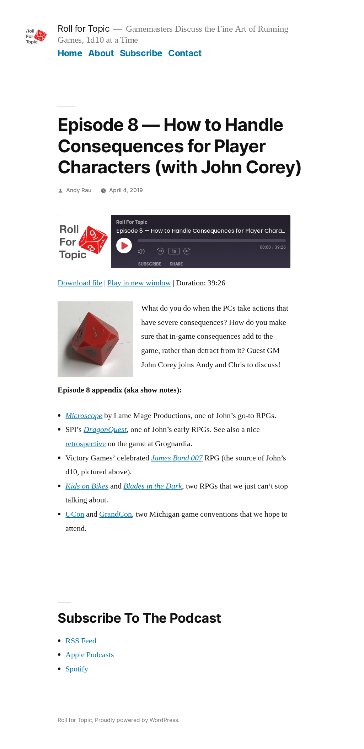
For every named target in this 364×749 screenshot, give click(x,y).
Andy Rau (78, 190)
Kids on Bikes (86, 486)
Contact (185, 53)
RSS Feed (80, 641)
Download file (80, 283)
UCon (74, 514)
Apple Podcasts (89, 655)
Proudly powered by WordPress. (137, 720)
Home (70, 53)
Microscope (83, 416)
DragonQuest (105, 429)
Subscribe (141, 53)
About (101, 53)
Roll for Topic (83, 28)
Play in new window (139, 283)
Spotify (76, 669)
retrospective (85, 444)
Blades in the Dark (152, 486)
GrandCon (115, 514)
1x (174, 251)
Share (176, 264)
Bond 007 (188, 458)
